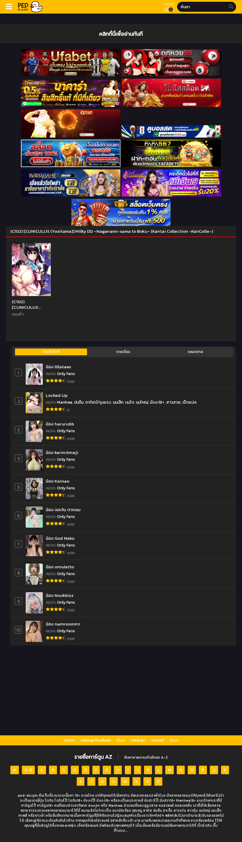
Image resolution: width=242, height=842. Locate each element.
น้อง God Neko (60, 538)
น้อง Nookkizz (59, 595)
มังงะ (121, 740)
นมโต (129, 402)
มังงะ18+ (157, 402)
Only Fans (66, 374)
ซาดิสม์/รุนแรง (98, 402)
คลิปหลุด (138, 740)
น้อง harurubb (60, 424)
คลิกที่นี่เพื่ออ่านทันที (121, 33)
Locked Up (57, 395)
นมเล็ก (118, 402)
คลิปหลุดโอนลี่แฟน (96, 740)
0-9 (28, 770)
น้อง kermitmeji (62, 452)
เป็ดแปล (189, 402)
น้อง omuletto (60, 567)
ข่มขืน (79, 402)
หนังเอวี (157, 740)
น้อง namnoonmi (63, 624)
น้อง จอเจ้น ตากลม (63, 509)
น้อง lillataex (58, 367)
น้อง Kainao (57, 481)
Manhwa (64, 402)
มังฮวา (69, 740)
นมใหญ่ (142, 402)
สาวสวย (173, 402)
